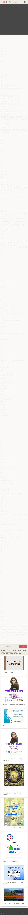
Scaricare (23, 647)
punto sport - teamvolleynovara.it (11, 861)
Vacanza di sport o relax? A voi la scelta (13, 903)
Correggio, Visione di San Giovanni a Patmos (12, 793)
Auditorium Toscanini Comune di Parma (13, 828)
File (4, 725)
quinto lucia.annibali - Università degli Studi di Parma (13, 759)
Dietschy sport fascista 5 (9, 672)
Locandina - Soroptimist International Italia (14, 704)
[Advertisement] (14, 19)
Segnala (24, 914)
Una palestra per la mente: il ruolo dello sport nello (13, 882)
